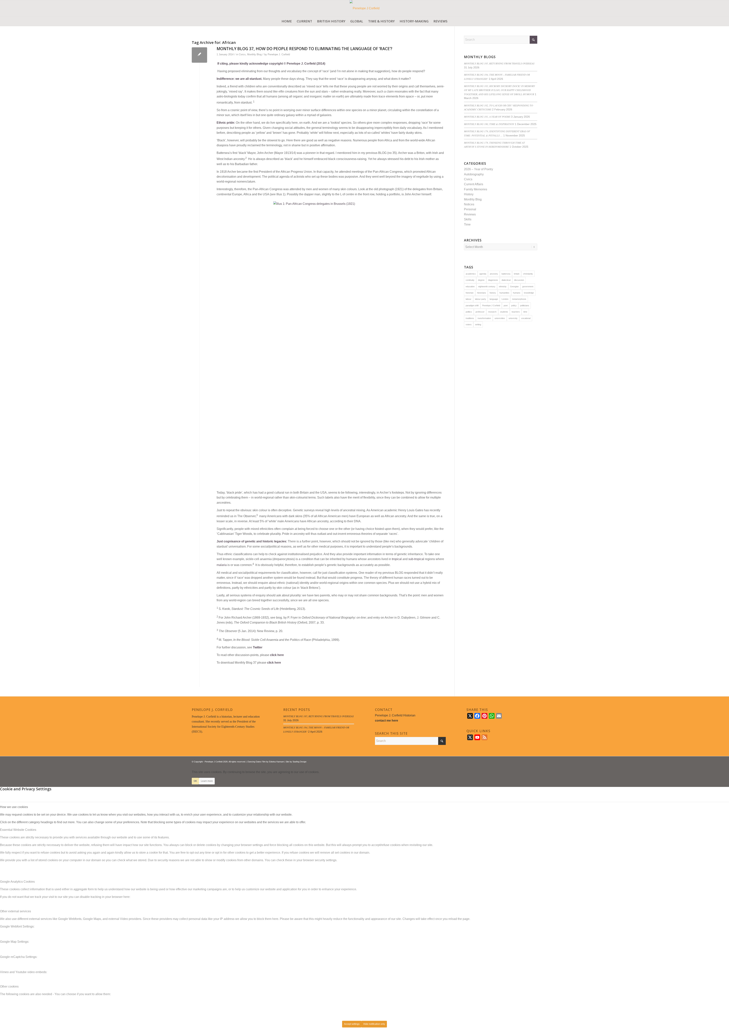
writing (478, 324)
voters (469, 324)
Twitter (257, 647)
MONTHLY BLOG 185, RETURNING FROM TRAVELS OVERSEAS (499, 63)
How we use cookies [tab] (14, 807)
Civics (242, 54)
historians (481, 293)
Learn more (207, 781)
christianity (528, 274)
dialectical (506, 280)
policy (514, 305)
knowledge (529, 293)
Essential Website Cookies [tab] (18, 829)
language (494, 299)
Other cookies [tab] (9, 986)
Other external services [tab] (15, 911)
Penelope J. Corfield (279, 54)
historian (469, 293)
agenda (482, 274)
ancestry (494, 274)
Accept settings (352, 1024)
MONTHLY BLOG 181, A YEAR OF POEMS (487, 116)
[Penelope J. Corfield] (364, 8)
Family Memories (475, 189)
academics (471, 274)
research (492, 312)
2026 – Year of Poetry (478, 169)
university (513, 318)
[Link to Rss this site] (529, 761)
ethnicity (503, 286)
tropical (397, 559)
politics (469, 312)
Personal (470, 209)
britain (516, 274)
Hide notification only (374, 1024)
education (470, 286)
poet (506, 305)
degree (481, 280)
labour (468, 299)
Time (467, 224)
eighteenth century (486, 286)
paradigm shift (472, 305)
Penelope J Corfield (491, 305)
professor (480, 312)
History (468, 194)
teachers (516, 312)
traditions (470, 318)
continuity (470, 280)
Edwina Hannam (276, 762)
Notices (469, 204)
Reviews (470, 214)
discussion (519, 280)
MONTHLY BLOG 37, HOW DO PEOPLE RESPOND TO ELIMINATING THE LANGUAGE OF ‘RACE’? (304, 48)
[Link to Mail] (534, 761)
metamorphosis (519, 299)
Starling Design (299, 762)
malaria (222, 565)
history (493, 293)
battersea (506, 274)
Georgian (514, 286)
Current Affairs (473, 184)
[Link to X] (523, 761)
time (525, 312)
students (504, 312)
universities (500, 318)
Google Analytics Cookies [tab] (17, 881)
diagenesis (493, 280)
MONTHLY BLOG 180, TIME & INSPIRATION (489, 124)
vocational (525, 318)
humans (516, 293)
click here (277, 655)
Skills (467, 219)
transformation (484, 318)
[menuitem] (286, 21)
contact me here (386, 720)
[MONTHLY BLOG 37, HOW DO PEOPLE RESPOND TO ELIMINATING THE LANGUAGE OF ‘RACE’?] (199, 55)
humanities (504, 293)
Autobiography (474, 174)
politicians (524, 305)
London (505, 299)
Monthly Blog (254, 54)
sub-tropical (416, 559)
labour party (480, 299)
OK (195, 781)
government (527, 286)
